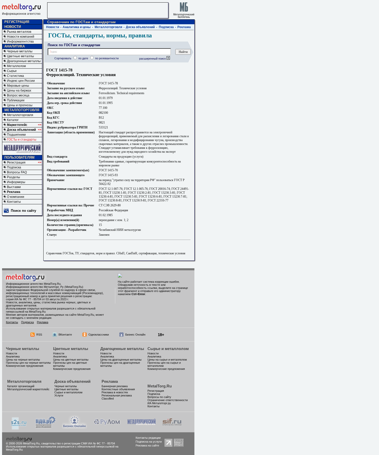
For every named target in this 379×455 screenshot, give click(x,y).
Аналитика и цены (76, 27)
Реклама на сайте (147, 445)
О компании (15, 197)
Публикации (15, 100)
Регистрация (16, 162)
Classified (108, 398)
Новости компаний (20, 36)
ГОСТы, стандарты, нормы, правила (100, 35)
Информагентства (20, 41)
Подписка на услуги (149, 441)
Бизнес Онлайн (135, 334)
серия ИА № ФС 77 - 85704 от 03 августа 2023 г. (37, 299)
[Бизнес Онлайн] (74, 427)
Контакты (14, 202)
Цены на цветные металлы (70, 359)
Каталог (13, 120)
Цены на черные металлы (23, 359)
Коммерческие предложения (24, 365)
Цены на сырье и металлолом (167, 359)
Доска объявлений (21, 130)
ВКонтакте (65, 334)
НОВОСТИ (12, 27)
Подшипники (16, 134)
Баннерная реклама (115, 386)
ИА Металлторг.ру (159, 403)
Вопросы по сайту (159, 397)
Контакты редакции (148, 437)
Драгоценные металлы (24, 61)
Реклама (13, 192)
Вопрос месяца (18, 95)
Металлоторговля (20, 115)
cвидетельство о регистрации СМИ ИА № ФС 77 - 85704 (78, 443)
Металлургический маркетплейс (28, 389)
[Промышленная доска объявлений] (46, 428)
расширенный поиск (153, 58)
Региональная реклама (117, 395)
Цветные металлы (20, 56)
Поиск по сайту (23, 211)
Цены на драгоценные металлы (121, 359)
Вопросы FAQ (17, 172)
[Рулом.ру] (106, 427)
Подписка (14, 167)
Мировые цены (18, 85)
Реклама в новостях (115, 392)
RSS (39, 334)
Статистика (15, 76)
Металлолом (16, 66)
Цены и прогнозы (19, 105)
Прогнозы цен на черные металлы (28, 362)
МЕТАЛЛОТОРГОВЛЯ (21, 110)
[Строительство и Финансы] (172, 427)
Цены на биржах (19, 90)
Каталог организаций (20, 386)
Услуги (58, 395)
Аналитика (13, 356)
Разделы (13, 177)
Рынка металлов (19, 32)
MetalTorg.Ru (159, 386)
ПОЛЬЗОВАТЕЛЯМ (19, 157)
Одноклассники (98, 334)
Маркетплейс (17, 125)
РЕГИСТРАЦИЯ (16, 22)
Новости (52, 27)
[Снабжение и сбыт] (19, 428)
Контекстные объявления (118, 389)
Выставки (14, 187)
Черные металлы (19, 51)
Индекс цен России (21, 81)
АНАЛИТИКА (14, 46)
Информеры (16, 182)
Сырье (12, 71)
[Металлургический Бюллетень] (141, 427)
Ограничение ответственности (167, 400)
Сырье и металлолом (168, 348)
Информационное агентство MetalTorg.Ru (33, 283)
